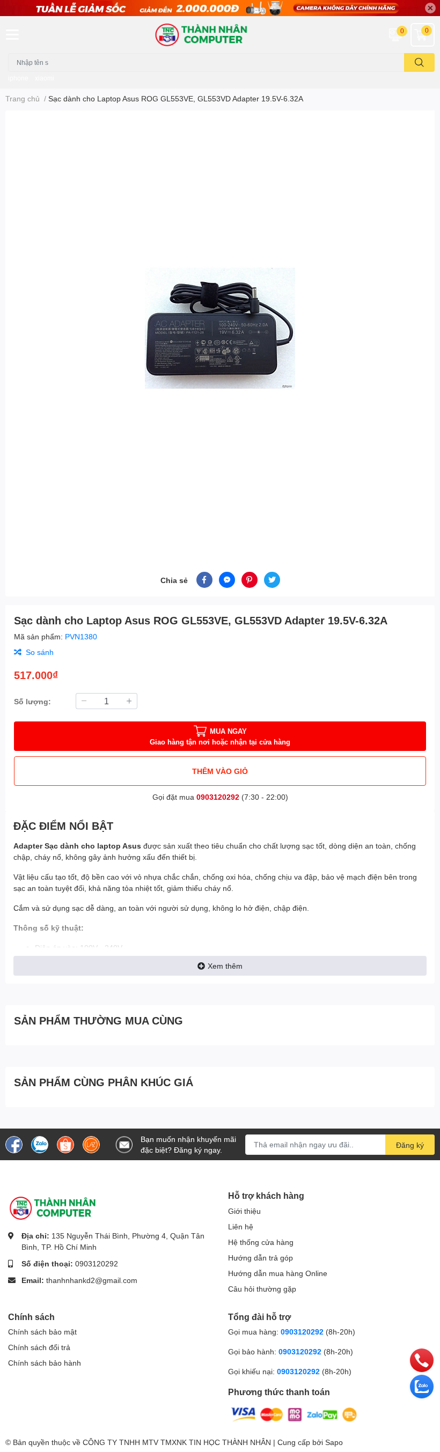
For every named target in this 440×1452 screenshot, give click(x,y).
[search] (419, 62)
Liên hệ (240, 1226)
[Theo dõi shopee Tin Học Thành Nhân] (65, 1143)
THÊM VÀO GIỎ (220, 771)
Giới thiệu (244, 1210)
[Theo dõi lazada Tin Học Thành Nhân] (91, 1143)
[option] (220, 328)
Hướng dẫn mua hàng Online (277, 1273)
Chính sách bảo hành (44, 1362)
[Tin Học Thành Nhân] (220, 34)
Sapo (334, 1442)
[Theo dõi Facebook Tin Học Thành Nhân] (14, 1143)
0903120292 (217, 796)
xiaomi (44, 78)
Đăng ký (410, 1144)
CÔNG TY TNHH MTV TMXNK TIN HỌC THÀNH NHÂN (177, 1442)
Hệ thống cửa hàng (261, 1242)
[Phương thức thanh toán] (294, 1413)
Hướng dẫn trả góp (260, 1257)
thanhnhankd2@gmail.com (91, 1280)
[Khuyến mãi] (220, 8)
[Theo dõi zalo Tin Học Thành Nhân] (39, 1143)
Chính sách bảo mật (42, 1331)
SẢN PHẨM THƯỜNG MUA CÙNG (98, 1020)
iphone (18, 78)
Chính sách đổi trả (39, 1347)
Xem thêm (225, 965)
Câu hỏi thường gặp (262, 1288)
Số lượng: (32, 701)
